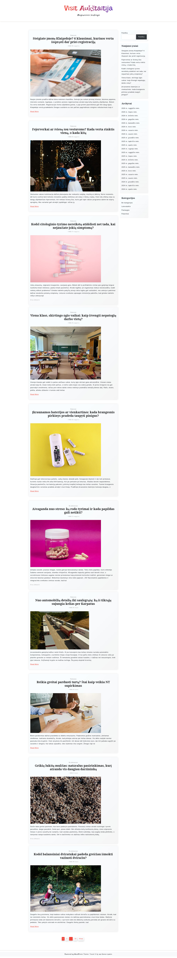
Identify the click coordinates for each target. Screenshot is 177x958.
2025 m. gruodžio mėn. (130, 138)
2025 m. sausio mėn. (130, 178)
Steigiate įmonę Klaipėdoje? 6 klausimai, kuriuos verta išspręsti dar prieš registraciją (73, 40)
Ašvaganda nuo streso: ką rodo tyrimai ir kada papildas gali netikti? (73, 510)
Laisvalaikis (126, 206)
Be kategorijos (73, 505)
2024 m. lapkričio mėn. (130, 185)
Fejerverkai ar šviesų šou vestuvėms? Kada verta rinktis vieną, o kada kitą (73, 131)
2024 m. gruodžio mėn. (130, 182)
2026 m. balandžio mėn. (131, 123)
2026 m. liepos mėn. (129, 112)
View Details (35, 300)
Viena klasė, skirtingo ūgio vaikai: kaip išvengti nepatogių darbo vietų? (73, 317)
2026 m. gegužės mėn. (130, 119)
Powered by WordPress (74, 954)
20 (75, 939)
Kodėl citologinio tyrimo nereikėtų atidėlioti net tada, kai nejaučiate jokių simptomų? (73, 226)
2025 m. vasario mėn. (130, 174)
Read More (34, 111)
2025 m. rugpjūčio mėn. (131, 152)
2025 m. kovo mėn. (129, 171)
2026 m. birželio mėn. (130, 116)
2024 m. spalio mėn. (129, 189)
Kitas (81, 939)
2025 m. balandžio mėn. (131, 167)
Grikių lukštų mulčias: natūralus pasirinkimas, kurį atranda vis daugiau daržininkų (73, 767)
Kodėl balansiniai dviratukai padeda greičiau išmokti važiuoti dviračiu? (73, 856)
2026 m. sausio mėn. (130, 134)
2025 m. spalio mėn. (129, 145)
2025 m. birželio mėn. (130, 160)
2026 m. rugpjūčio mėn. (131, 108)
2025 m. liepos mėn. (129, 156)
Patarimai (73, 35)
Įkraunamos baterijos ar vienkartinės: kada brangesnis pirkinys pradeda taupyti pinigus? (73, 414)
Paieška (125, 33)
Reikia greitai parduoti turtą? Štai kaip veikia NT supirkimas (73, 683)
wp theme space (105, 954)
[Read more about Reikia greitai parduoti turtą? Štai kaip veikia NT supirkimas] (65, 713)
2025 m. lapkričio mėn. (130, 141)
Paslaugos (73, 679)
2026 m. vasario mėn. (130, 130)
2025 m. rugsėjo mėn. (130, 149)
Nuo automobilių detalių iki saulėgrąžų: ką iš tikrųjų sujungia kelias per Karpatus (73, 602)
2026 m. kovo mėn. (129, 127)
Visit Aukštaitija (88, 8)
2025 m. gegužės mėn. (130, 163)
